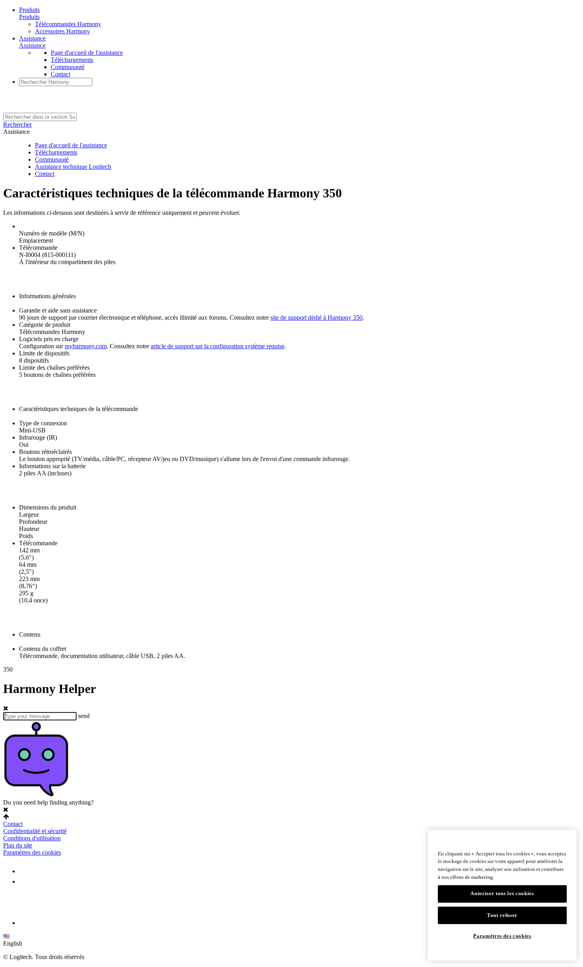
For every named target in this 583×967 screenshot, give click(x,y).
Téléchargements (72, 59)
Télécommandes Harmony (68, 24)
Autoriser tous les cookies (502, 894)
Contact (60, 74)
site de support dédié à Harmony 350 (316, 317)
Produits (29, 9)
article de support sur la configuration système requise (217, 346)
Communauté (67, 67)
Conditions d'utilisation (32, 838)
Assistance (32, 38)
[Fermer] (566, 842)
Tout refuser (502, 915)
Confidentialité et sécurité (35, 831)
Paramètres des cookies (32, 852)
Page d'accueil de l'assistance (87, 52)
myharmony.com (86, 346)
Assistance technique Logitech (73, 166)
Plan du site (17, 845)
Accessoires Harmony (62, 31)
